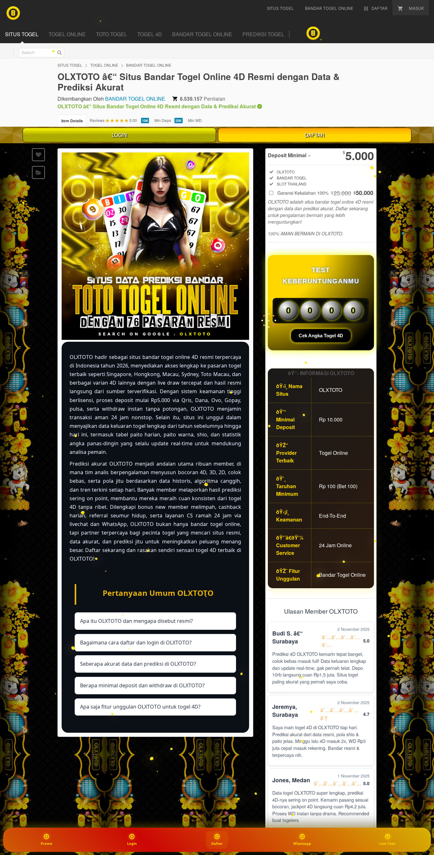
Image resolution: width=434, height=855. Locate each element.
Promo (46, 843)
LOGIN (119, 134)
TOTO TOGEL (111, 34)
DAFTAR (315, 134)
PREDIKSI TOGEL (263, 34)
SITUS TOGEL (21, 34)
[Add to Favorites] (38, 154)
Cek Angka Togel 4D (321, 335)
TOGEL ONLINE (67, 34)
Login (132, 843)
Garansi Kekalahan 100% (325, 193)
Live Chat (387, 843)
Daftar (217, 843)
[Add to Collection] (38, 172)
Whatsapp (302, 843)
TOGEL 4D (149, 34)
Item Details (72, 121)
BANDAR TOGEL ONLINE (202, 34)
